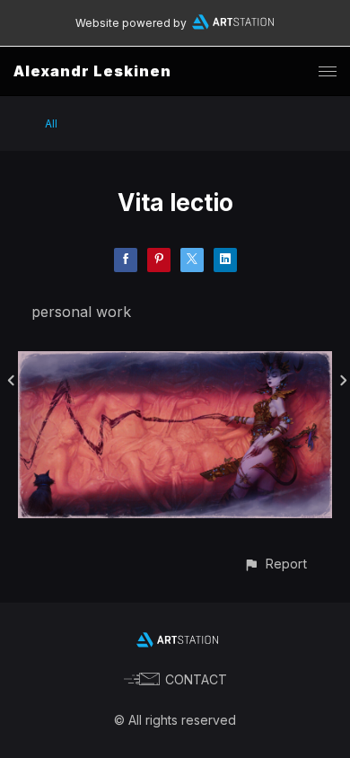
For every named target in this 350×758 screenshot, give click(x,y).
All (51, 123)
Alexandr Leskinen (92, 71)
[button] (275, 563)
